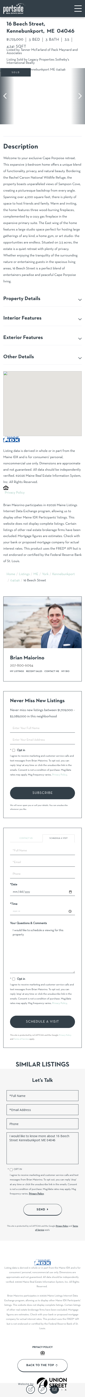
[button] (7, 96)
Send (41, 1209)
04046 (15, 580)
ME (35, 574)
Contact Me (51, 671)
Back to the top (40, 1365)
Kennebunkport (63, 574)
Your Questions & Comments (28, 923)
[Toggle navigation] (78, 8)
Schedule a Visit (58, 838)
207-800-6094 (21, 665)
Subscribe (42, 792)
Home (11, 574)
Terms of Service (21, 1039)
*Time (13, 904)
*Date (13, 884)
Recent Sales (34, 671)
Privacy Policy (15, 492)
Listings (24, 574)
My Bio (65, 671)
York (45, 574)
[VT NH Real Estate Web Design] (52, 1384)
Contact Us (25, 838)
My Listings (17, 671)
